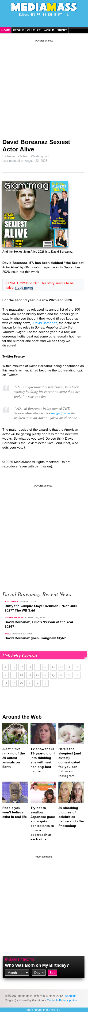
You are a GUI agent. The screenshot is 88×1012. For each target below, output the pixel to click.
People (18, 30)
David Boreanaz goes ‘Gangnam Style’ (35, 638)
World (49, 30)
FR (39, 14)
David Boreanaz (45, 323)
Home (5, 30)
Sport (62, 30)
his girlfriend (60, 413)
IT (55, 14)
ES (44, 14)
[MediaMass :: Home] (44, 6)
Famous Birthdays (19, 959)
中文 (66, 14)
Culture (34, 30)
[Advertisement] (44, 87)
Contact (52, 1000)
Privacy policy (68, 1000)
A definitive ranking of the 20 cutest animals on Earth (13, 758)
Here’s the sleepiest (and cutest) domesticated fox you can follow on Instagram (69, 762)
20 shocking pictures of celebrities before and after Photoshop (71, 817)
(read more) (24, 287)
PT (60, 14)
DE (50, 14)
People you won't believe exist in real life (14, 812)
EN (33, 14)
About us (70, 996)
